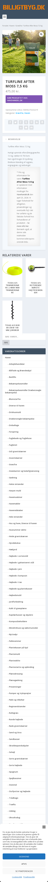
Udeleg (12, 811)
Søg (6, 342)
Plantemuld (14, 654)
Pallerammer (15, 641)
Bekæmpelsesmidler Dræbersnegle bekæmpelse (23, 391)
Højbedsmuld (15, 595)
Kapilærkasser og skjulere (21, 615)
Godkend (24, 856)
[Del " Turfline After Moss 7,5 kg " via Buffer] (42, 122)
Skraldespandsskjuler (19, 745)
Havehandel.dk (23, 194)
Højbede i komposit (18, 575)
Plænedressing (16, 673)
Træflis (12, 804)
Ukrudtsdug (14, 817)
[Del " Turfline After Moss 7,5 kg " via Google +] (21, 122)
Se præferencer (24, 871)
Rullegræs (13, 713)
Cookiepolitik (17, 877)
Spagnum (13, 772)
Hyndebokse (14, 543)
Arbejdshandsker (17, 364)
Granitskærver (15, 458)
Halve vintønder (16, 484)
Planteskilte (14, 660)
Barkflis (12, 377)
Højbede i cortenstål (18, 556)
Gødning (13, 477)
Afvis (24, 863)
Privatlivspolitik (29, 877)
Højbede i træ (15, 582)
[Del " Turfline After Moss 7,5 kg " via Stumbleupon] (21, 128)
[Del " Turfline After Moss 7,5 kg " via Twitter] (15, 122)
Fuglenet (13, 445)
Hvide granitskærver (18, 536)
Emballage (14, 425)
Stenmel (13, 785)
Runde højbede (16, 719)
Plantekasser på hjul (18, 647)
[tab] (24, 139)
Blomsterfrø (15, 399)
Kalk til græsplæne (18, 608)
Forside (5, 26)
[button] (44, 827)
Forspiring (13, 432)
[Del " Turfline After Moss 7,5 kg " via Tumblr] (26, 122)
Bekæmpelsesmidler (18, 383)
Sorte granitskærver (18, 758)
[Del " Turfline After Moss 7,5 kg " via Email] (26, 128)
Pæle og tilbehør (16, 700)
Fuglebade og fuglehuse (20, 438)
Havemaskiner (15, 497)
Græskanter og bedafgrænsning (24, 471)
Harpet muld (15, 490)
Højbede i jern (15, 569)
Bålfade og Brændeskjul (20, 370)
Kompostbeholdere (18, 621)
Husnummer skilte (17, 530)
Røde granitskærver (18, 726)
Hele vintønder (16, 517)
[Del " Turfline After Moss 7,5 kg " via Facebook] (10, 122)
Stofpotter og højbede (19, 791)
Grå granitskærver (17, 451)
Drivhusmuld (15, 412)
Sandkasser (14, 739)
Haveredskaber (16, 510)
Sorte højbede (15, 765)
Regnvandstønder (17, 706)
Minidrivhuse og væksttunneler (23, 628)
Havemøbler (14, 503)
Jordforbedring (16, 601)
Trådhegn (13, 798)
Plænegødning (15, 680)
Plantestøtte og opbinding (21, 667)
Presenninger (15, 686)
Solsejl (12, 752)
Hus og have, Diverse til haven (23, 523)
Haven (11, 26)
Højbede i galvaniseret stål (21, 562)
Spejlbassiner (15, 778)
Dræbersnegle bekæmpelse (21, 418)
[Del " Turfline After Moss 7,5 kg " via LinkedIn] (37, 122)
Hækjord (13, 549)
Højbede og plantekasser (20, 588)
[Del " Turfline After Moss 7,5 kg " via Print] (31, 128)
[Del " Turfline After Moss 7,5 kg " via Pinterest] (31, 122)
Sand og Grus (15, 732)
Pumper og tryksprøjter (20, 693)
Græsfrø (19, 26)
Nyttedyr (13, 634)
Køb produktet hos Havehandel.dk (17, 99)
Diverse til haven (16, 405)
